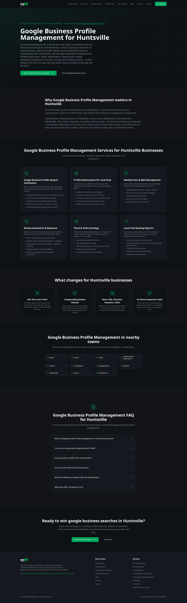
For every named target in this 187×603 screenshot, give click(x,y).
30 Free (140, 4)
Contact (149, 4)
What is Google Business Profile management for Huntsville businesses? (84, 438)
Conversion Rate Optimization (143, 577)
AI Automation (96, 4)
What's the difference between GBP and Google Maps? (77, 477)
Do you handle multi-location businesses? (72, 467)
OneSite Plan (109, 4)
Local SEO (84, 4)
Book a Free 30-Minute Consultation (37, 73)
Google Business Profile (141, 587)
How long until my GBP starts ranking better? (73, 458)
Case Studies (122, 4)
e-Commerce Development (142, 574)
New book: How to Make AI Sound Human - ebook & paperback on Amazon (47, 573)
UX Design (136, 580)
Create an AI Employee (103, 570)
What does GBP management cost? (69, 487)
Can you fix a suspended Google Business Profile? (75, 448)
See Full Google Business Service (74, 73)
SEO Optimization (139, 563)
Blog (132, 4)
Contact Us (108, 540)
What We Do (72, 4)
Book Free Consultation (83, 540)
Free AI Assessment (102, 574)
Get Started (161, 4)
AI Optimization (138, 567)
